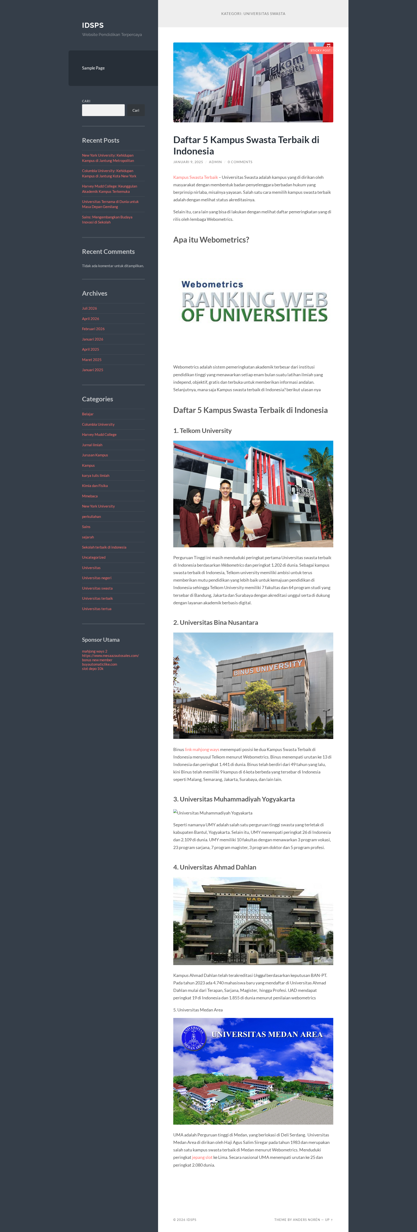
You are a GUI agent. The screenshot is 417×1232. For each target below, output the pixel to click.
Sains (86, 526)
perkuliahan (91, 516)
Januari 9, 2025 (188, 162)
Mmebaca (90, 496)
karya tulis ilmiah (95, 475)
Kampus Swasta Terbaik (195, 177)
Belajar (88, 414)
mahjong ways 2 (94, 651)
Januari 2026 (92, 339)
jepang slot (202, 1157)
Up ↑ (329, 1220)
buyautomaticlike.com (99, 664)
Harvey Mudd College (99, 434)
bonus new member (97, 660)
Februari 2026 (93, 329)
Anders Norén (306, 1220)
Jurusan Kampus (95, 455)
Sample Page (93, 67)
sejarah (88, 537)
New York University (98, 506)
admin (215, 162)
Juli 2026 (89, 308)
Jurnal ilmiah (92, 445)
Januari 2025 (92, 370)
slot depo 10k (93, 668)
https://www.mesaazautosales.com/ (110, 655)
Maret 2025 (92, 359)
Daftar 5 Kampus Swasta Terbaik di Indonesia (246, 145)
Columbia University (98, 424)
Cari (86, 101)
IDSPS (93, 25)
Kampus (88, 465)
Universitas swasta (97, 588)
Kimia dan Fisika (95, 485)
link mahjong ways (202, 749)
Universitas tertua (96, 608)
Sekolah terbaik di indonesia (104, 547)
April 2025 (90, 349)
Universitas (91, 567)
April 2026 (90, 318)
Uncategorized (93, 557)
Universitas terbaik (97, 598)
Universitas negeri (96, 578)
